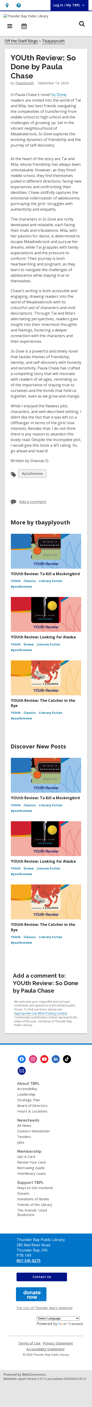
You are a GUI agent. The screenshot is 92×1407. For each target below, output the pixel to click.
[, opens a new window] (31, 1299)
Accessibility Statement (45, 1349)
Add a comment (32, 501)
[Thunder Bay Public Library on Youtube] (44, 1059)
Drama (29, 644)
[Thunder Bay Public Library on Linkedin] (56, 1059)
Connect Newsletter (33, 1131)
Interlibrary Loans (31, 1173)
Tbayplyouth (53, 41)
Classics (30, 581)
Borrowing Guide (31, 1167)
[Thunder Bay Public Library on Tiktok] (67, 1059)
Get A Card (26, 1156)
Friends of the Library (34, 1204)
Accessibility (27, 1088)
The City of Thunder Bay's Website (44, 1307)
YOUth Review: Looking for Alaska (43, 637)
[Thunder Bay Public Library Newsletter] (22, 1071)
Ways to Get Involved (35, 1187)
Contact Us (42, 1276)
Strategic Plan (28, 1100)
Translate (75, 1323)
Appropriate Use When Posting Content (40, 1013)
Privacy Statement (58, 1343)
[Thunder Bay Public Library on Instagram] (33, 1059)
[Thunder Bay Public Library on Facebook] (22, 1059)
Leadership (26, 1094)
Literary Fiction (50, 581)
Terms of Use (29, 1343)
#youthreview (32, 474)
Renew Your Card (31, 1162)
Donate (23, 1193)
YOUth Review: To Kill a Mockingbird (45, 573)
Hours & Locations (32, 1111)
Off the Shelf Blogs (21, 41)
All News (24, 1125)
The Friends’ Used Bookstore (32, 1212)
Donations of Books (33, 1199)
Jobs (20, 1142)
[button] (7, 5)
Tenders (24, 1136)
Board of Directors (32, 1105)
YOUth (16, 581)
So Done (58, 94)
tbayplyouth (24, 83)
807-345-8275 (29, 1260)
